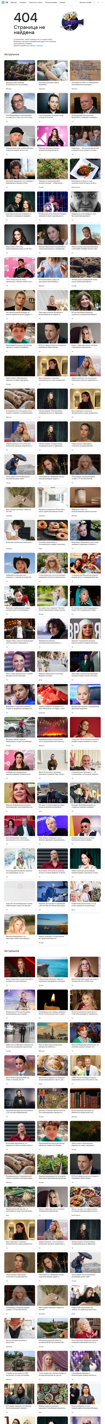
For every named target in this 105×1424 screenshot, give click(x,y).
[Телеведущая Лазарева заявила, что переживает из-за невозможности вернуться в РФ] (19, 863)
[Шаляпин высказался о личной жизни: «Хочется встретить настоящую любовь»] (52, 1093)
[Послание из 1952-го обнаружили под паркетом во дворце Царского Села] (85, 75)
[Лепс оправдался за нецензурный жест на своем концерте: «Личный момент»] (19, 1028)
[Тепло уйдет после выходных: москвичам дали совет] (19, 469)
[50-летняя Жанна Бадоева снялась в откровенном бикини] (85, 305)
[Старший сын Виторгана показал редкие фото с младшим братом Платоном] (85, 568)
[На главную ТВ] (6, 2)
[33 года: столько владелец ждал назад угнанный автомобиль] (52, 798)
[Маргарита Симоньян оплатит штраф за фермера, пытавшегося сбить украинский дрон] (19, 699)
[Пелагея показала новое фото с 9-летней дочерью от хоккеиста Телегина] (85, 1169)
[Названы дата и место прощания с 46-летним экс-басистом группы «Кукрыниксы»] (52, 896)
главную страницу (36, 45)
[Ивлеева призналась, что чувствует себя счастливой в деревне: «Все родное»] (19, 929)
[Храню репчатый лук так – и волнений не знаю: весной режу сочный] (19, 1366)
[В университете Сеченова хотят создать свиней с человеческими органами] (19, 404)
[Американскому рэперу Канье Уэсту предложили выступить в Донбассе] (52, 732)
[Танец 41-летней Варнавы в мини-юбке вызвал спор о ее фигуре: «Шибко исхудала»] (19, 896)
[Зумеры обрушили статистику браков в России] (52, 666)
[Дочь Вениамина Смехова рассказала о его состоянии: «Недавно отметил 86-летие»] (19, 831)
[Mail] (3, 2)
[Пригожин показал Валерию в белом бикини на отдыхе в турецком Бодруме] (52, 305)
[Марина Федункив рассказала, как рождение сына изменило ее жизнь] (19, 798)
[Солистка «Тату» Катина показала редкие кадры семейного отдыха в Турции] (85, 732)
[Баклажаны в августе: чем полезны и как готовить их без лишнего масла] (85, 174)
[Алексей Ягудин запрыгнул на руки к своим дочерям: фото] (19, 1093)
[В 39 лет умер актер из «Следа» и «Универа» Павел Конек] (52, 338)
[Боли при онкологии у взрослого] (19, 535)
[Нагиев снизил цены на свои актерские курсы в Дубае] (85, 831)
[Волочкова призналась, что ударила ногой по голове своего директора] (19, 1300)
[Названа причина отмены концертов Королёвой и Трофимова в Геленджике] (52, 141)
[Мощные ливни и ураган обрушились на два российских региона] (19, 732)
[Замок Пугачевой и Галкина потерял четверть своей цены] (85, 1060)
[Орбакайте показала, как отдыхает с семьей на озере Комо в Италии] (19, 568)
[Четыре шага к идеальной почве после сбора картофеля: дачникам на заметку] (85, 272)
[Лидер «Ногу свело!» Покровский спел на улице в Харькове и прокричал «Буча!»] (19, 633)
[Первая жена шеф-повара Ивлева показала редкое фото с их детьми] (19, 141)
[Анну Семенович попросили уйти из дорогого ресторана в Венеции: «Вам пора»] (19, 1136)
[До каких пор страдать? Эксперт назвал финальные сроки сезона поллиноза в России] (52, 601)
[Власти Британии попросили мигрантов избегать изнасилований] (52, 1202)
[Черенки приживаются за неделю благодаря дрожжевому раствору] (52, 1333)
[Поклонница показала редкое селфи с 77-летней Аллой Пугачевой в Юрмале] (85, 469)
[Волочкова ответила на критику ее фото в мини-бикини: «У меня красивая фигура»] (52, 863)
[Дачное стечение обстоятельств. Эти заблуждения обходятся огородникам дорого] (52, 1267)
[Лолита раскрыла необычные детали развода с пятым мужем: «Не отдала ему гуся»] (52, 995)
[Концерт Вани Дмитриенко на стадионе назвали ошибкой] (85, 798)
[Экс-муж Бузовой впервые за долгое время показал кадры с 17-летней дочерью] (19, 305)
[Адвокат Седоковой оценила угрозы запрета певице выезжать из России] (85, 633)
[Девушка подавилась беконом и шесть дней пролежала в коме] (52, 502)
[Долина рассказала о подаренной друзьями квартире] (85, 699)
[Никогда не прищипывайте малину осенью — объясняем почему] (52, 174)
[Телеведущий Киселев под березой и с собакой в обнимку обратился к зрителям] (85, 108)
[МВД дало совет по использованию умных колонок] (85, 502)
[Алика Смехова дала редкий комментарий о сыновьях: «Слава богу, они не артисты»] (85, 863)
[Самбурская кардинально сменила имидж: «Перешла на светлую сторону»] (19, 765)
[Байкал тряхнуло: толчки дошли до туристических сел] (52, 929)
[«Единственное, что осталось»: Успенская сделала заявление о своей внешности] (85, 371)
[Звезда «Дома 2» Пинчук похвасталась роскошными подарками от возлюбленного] (85, 1028)
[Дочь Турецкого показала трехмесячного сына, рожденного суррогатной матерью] (52, 371)
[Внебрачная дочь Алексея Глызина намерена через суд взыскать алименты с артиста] (52, 207)
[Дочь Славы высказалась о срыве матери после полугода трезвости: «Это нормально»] (19, 666)
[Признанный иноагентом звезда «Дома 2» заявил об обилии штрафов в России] (19, 338)
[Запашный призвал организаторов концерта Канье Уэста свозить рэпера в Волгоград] (85, 995)
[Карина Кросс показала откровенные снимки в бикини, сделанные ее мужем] (19, 962)
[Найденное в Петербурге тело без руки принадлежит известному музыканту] (85, 207)
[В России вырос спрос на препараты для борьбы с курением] (52, 272)
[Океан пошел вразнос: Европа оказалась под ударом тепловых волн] (52, 1136)
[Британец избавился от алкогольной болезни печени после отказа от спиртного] (85, 929)
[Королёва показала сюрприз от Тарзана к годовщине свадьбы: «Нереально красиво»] (19, 207)
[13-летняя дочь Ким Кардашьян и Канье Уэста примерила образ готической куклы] (85, 601)
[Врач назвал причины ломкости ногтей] (19, 502)
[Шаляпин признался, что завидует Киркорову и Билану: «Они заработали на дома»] (19, 174)
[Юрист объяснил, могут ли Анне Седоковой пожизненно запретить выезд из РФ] (85, 338)
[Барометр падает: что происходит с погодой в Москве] (52, 1028)
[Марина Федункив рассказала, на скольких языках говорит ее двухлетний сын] (85, 1202)
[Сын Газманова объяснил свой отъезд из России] (52, 108)
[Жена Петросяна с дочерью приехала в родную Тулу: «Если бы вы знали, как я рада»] (52, 765)
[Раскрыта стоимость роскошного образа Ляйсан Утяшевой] (85, 962)
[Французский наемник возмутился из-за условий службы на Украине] (19, 75)
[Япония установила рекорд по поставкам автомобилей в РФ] (19, 995)
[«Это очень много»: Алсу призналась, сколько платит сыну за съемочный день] (19, 272)
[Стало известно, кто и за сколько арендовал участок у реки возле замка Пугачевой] (52, 568)
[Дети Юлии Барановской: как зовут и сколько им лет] (19, 1234)
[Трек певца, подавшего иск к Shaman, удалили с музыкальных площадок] (52, 831)
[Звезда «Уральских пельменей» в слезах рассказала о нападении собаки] (52, 239)
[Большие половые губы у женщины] (52, 75)
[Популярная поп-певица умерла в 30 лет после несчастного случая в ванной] (52, 1169)
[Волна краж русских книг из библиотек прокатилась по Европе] (85, 1267)
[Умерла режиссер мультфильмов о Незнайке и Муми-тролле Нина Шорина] (85, 239)
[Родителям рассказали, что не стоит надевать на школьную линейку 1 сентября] (85, 896)
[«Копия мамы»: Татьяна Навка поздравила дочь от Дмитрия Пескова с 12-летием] (52, 404)
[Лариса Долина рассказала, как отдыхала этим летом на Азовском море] (19, 1060)
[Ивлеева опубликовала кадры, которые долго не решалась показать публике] (19, 601)
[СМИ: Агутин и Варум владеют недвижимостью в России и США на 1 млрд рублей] (85, 1234)
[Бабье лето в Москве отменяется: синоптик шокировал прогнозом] (19, 1202)
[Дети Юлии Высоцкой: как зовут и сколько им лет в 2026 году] (85, 1136)
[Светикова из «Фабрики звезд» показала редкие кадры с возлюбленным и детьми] (52, 469)
